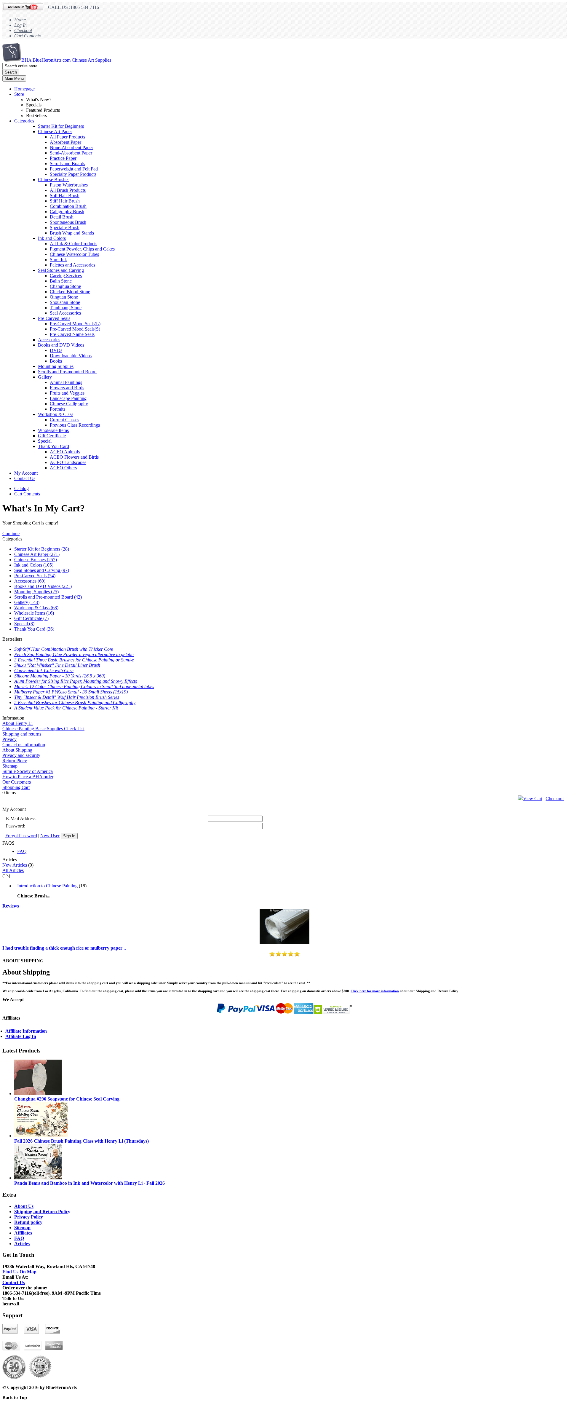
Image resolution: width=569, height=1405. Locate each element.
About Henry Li (17, 723)
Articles (22, 1243)
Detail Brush (61, 216)
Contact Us (24, 478)
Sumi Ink (58, 259)
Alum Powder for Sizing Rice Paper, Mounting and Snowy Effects (75, 681)
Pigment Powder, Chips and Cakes (82, 248)
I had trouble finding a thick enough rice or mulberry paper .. (64, 948)
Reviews (10, 905)
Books (56, 360)
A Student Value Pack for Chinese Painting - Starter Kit (66, 707)
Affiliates (23, 1232)
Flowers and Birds (67, 387)
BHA (66, 60)
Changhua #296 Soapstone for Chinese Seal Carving (66, 1098)
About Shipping (17, 749)
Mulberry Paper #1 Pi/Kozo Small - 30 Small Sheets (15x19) (71, 691)
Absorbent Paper (65, 142)
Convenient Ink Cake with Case (43, 670)
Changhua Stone (65, 286)
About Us (23, 1206)
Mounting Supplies (55, 366)
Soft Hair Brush (64, 195)
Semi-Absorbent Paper (71, 152)
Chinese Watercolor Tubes (74, 254)
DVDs (56, 350)
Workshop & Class (55, 414)
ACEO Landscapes (68, 462)
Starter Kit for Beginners (61, 126)
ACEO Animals (65, 451)
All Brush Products (68, 190)
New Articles (14, 864)
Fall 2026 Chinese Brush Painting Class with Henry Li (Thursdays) (81, 1141)
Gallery (45, 376)
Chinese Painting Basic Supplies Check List (43, 728)
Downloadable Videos (71, 355)
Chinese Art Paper (55, 131)
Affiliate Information (26, 1031)
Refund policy (28, 1222)
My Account (26, 473)
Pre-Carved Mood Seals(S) (75, 328)
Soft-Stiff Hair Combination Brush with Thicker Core (63, 649)
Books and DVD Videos (61, 344)
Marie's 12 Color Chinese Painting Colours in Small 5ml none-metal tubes (84, 686)
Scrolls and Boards (67, 163)
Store (19, 94)
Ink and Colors (52, 238)
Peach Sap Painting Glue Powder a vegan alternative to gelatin (74, 654)
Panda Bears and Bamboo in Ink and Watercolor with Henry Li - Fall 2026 (89, 1183)
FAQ (22, 851)
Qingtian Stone (64, 296)
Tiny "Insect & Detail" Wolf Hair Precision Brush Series (66, 697)
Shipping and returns (21, 733)
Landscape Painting (68, 398)
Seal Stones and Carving (61, 270)
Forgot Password (21, 835)
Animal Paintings (66, 382)
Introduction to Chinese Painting (47, 885)
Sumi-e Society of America (27, 771)
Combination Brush (68, 206)
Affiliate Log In (20, 1036)
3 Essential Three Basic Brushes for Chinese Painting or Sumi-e (74, 659)
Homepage (24, 88)
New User (50, 835)
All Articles (13, 870)
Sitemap (9, 765)
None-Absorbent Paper (71, 147)
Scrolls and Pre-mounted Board (67, 371)
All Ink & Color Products (73, 243)
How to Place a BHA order (27, 776)
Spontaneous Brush (68, 222)
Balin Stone (61, 280)
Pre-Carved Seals (54, 318)
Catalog (21, 488)
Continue (11, 533)
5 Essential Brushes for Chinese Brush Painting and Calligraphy (74, 702)
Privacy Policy (28, 1216)
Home (20, 19)
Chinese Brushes (53, 179)
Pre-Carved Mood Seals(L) (75, 323)
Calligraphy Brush (67, 211)
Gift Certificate (52, 435)
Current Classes (64, 419)
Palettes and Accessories (72, 264)
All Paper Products (67, 136)
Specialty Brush (64, 227)
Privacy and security (21, 755)
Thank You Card (53, 446)
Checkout (23, 30)
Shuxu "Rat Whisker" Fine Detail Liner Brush (57, 665)
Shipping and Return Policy (42, 1211)
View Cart (532, 798)
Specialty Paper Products (73, 174)
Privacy (9, 739)
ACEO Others (63, 467)
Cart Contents (27, 35)
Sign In (69, 836)
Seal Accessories (65, 312)
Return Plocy (14, 760)
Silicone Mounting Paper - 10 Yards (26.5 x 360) (59, 675)
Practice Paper (63, 158)
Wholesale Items (53, 430)
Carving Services (66, 275)
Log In (20, 25)
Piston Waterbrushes (69, 184)
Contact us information (23, 744)
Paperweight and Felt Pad (74, 168)
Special (45, 441)
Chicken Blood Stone (70, 291)
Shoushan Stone (65, 302)
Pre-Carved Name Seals (72, 334)
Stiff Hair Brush (65, 200)
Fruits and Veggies (67, 392)
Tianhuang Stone (65, 307)
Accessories (49, 339)
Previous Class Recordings (75, 425)
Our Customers (16, 781)
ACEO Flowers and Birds (74, 457)
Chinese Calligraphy (69, 403)
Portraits (57, 409)
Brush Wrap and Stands (72, 232)
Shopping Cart (16, 787)
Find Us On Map (19, 1271)
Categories (24, 120)
